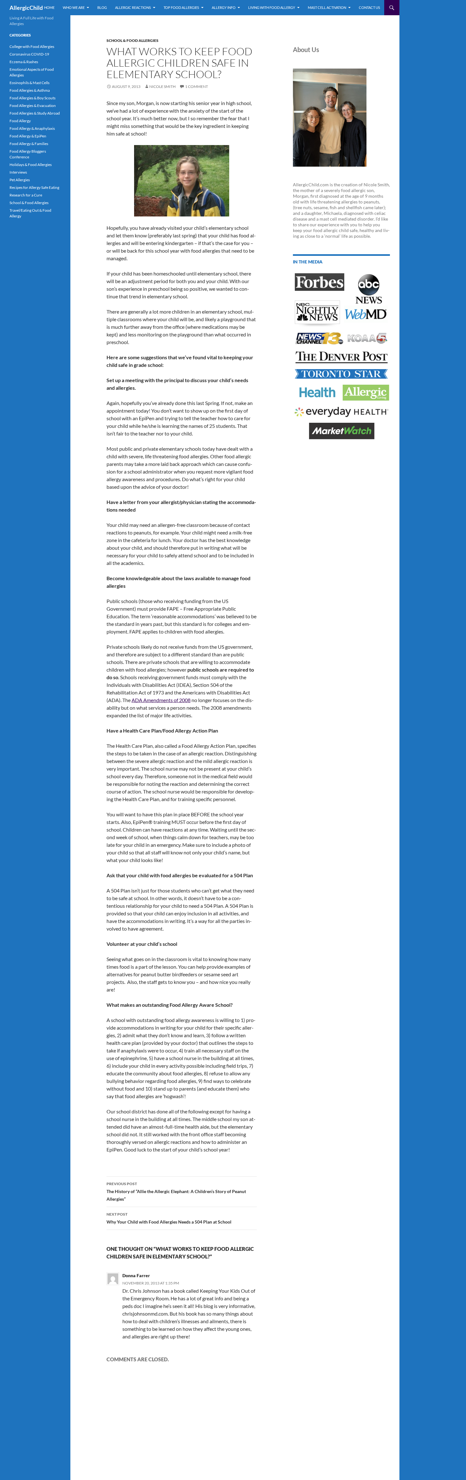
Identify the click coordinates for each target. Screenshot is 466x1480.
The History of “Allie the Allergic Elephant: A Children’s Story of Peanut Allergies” (176, 1191)
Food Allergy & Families (29, 143)
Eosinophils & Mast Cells (29, 82)
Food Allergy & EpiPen (28, 136)
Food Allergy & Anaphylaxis (32, 128)
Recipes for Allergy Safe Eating (34, 187)
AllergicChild (26, 7)
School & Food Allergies (133, 40)
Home (49, 7)
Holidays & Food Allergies (31, 164)
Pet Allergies (20, 179)
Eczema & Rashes (24, 61)
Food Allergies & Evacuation (33, 105)
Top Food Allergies (181, 7)
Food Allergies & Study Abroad (35, 113)
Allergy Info (224, 7)
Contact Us (369, 7)
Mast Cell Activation (327, 7)
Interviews (18, 172)
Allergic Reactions (133, 7)
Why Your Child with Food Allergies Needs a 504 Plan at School (169, 1218)
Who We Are (74, 7)
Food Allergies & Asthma (30, 90)
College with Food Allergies (32, 46)
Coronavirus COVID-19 (29, 54)
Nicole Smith (162, 86)
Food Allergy (20, 120)
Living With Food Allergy (271, 7)
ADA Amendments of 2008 (161, 700)
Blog (102, 7)
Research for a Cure (26, 195)
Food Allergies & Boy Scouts (32, 98)
